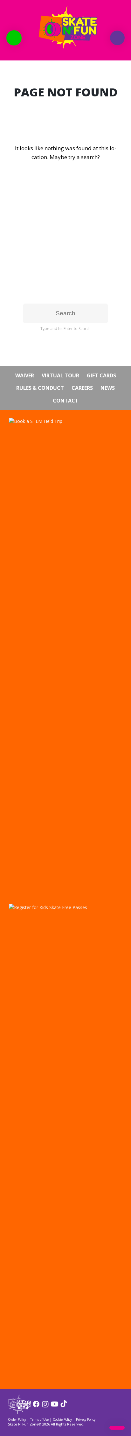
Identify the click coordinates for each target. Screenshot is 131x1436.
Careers (82, 387)
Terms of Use (39, 1419)
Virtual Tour (60, 375)
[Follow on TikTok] (63, 1406)
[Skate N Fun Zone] (65, 27)
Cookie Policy (62, 1419)
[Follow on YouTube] (54, 1406)
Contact (66, 400)
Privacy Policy (85, 1419)
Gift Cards (101, 375)
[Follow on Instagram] (45, 1406)
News (107, 387)
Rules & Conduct (40, 387)
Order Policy (17, 1419)
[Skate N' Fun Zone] (19, 1411)
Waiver (24, 375)
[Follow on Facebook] (36, 1406)
